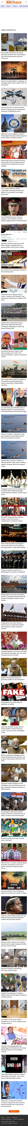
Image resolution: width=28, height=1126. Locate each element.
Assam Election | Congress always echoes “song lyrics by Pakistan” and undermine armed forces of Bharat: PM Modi (13, 297)
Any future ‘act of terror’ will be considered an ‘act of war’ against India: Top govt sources (13, 1022)
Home (2, 6)
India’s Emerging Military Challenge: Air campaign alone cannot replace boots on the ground (14, 83)
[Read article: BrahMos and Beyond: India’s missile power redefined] (14, 828)
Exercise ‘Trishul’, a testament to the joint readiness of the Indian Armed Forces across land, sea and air (13, 436)
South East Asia (6, 990)
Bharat (8, 6)
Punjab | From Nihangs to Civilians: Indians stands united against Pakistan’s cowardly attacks (14, 995)
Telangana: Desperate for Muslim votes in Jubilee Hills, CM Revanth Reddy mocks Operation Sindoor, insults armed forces (14, 492)
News (3, 157)
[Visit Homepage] (13, 2)
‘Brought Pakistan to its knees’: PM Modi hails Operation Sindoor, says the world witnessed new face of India (14, 653)
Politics (4, 291)
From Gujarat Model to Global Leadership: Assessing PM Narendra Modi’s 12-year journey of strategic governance (12, 192)
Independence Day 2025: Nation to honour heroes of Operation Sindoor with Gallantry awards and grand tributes (12, 626)
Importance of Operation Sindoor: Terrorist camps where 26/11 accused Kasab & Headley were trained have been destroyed (12, 1104)
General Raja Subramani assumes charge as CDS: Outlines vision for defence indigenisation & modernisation (14, 219)
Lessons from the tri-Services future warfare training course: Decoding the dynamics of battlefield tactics (13, 109)
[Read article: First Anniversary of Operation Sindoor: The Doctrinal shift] (14, 259)
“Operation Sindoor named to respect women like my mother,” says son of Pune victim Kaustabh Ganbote (13, 1076)
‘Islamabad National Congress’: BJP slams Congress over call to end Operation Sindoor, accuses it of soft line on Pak (14, 354)
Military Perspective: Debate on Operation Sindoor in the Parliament (12, 679)
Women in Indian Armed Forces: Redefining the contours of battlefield (13, 571)
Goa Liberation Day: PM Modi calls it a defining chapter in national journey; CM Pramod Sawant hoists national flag (13, 410)
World (15, 6)
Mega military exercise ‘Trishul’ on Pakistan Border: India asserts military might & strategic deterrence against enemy (13, 464)
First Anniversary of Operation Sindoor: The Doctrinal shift (13, 271)
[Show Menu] (2, 2)
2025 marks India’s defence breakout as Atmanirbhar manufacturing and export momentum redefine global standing (13, 382)
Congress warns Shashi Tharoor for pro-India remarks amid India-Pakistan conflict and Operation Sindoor (14, 918)
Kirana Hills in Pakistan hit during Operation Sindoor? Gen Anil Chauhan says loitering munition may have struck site (13, 56)
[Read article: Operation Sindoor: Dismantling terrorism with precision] (14, 958)
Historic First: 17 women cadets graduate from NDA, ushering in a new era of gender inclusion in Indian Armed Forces (14, 866)
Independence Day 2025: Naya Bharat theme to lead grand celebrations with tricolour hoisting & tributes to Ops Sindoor (13, 598)
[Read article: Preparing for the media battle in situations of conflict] (14, 692)
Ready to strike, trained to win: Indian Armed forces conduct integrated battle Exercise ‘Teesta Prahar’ (13, 944)
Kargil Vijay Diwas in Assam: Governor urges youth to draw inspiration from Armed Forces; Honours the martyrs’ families (13, 163)
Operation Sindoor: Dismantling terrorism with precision (11, 970)
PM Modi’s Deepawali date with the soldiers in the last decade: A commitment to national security (12, 519)
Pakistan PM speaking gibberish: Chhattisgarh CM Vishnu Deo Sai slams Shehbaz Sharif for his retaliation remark (13, 1049)
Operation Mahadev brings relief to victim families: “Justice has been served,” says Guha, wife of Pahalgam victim (12, 730)
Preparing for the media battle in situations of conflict (11, 703)
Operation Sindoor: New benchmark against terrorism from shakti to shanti (13, 892)
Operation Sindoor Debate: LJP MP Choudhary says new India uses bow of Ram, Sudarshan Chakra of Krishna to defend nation (13, 786)
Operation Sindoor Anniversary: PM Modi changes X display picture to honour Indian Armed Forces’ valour (12, 245)
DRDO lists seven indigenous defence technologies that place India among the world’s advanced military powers (14, 136)
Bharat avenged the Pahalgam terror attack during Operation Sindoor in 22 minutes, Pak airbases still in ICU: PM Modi (13, 758)
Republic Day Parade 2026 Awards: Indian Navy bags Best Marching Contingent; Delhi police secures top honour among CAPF (12, 326)
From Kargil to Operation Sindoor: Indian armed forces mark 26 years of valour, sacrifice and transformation (13, 814)
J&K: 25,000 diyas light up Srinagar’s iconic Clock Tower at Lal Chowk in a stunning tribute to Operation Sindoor (13, 546)
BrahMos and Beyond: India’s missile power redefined (12, 839)
